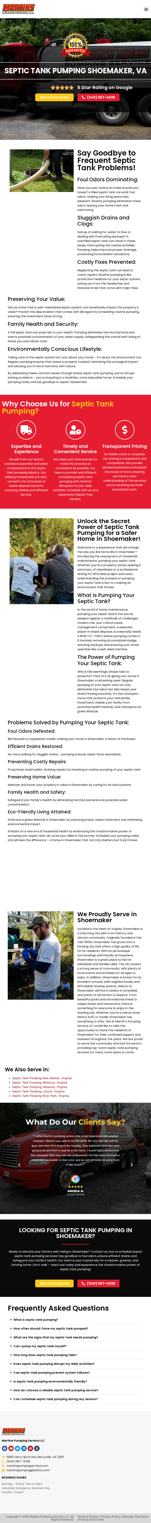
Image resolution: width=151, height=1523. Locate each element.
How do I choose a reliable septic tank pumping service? (55, 1390)
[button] (146, 9)
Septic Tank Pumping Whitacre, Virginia (39, 1082)
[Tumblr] (37, 1448)
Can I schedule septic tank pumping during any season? (55, 1399)
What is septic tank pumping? (35, 1320)
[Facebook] (4, 1448)
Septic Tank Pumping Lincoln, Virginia (38, 1091)
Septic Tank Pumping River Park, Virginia (40, 1096)
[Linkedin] (24, 1448)
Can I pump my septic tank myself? (40, 1346)
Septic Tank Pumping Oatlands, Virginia (39, 1087)
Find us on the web (91, 1519)
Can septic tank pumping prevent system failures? (51, 1373)
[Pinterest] (30, 1448)
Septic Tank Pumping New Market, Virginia (42, 1078)
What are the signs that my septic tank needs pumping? (55, 1337)
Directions (141, 1516)
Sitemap (127, 1516)
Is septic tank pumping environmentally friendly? (50, 1381)
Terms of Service (88, 1516)
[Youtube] (11, 1448)
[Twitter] (17, 1448)
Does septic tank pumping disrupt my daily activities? (54, 1364)
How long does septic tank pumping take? (45, 1355)
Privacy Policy (110, 1516)
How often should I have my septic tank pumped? (50, 1328)
